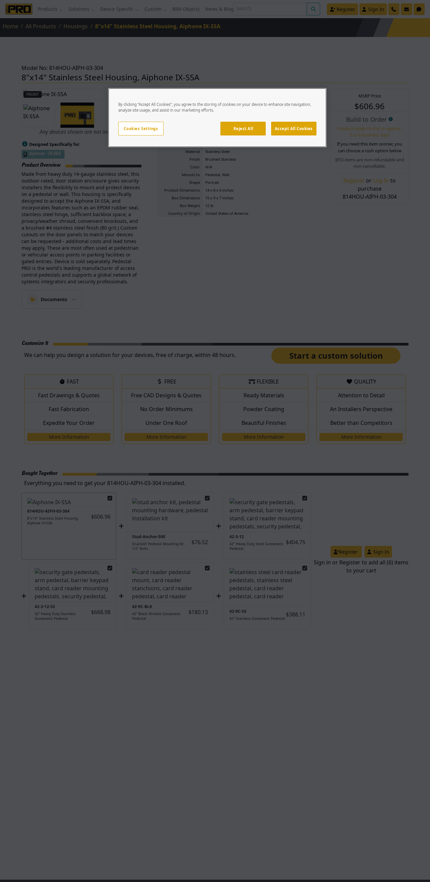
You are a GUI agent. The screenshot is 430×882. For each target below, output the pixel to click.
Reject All (243, 128)
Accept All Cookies (294, 128)
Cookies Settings (141, 128)
